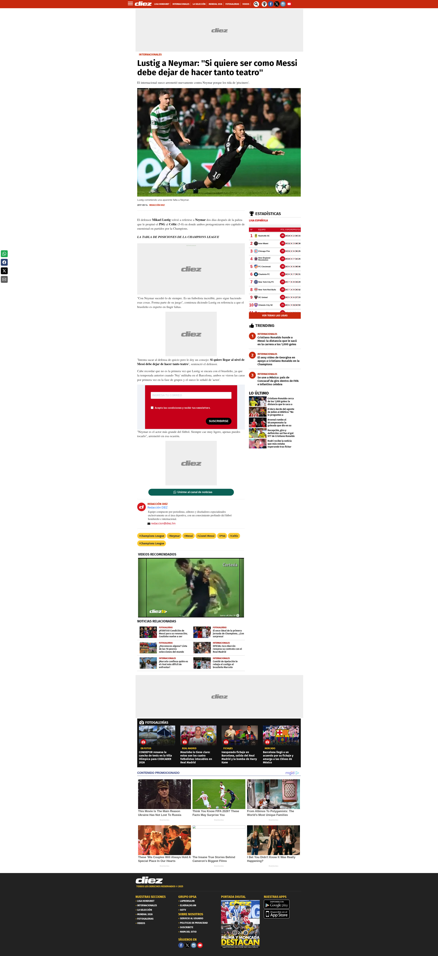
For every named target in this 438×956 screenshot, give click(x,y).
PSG (222, 536)
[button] (4, 253)
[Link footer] (149, 880)
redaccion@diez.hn (163, 523)
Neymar (175, 536)
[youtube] (200, 945)
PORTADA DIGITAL (233, 897)
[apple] (283, 913)
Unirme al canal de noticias (194, 492)
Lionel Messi (207, 536)
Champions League (152, 536)
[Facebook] (181, 945)
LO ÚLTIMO (259, 393)
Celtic (234, 536)
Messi (189, 536)
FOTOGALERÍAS (156, 722)
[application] (191, 587)
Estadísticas (268, 213)
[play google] (283, 904)
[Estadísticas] (264, 4)
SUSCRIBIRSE (218, 421)
